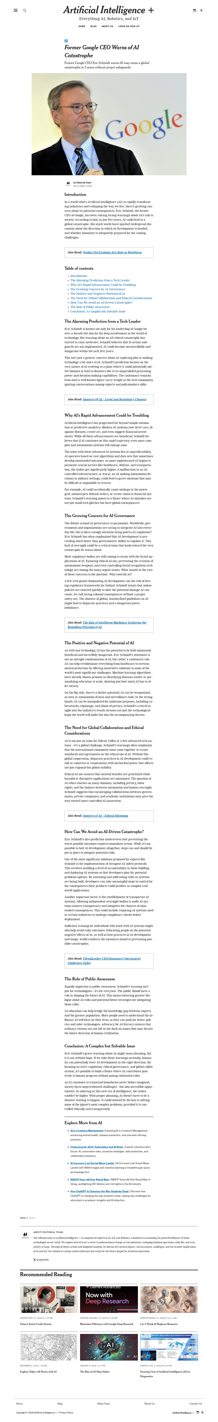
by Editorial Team (82, 182)
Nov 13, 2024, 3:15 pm (82, 186)
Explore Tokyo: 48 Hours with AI (38, 1371)
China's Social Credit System (35, 1324)
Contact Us (196, 1403)
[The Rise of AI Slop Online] (109, 1347)
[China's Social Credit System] (49, 1299)
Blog (93, 26)
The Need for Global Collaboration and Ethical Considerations (111, 298)
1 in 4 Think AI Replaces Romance (159, 1324)
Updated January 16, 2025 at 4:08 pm (98, 1318)
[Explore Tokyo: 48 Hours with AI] (49, 1347)
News (32, 1218)
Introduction (78, 276)
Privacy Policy (66, 1412)
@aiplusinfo (42, 1260)
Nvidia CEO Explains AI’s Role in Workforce (112, 252)
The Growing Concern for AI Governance (97, 289)
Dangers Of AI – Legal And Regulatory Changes (114, 399)
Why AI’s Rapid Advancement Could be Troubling (103, 285)
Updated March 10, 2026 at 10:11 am (158, 1318)
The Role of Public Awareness (89, 307)
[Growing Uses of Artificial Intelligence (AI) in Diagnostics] (169, 1347)
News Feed (103, 1403)
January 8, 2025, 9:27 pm (92, 1366)
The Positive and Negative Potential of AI (97, 293)
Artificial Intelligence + (109, 9)
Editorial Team (52, 1232)
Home (82, 26)
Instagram (194, 10)
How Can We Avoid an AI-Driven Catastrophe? (101, 302)
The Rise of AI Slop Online (94, 1371)
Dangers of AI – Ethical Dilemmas (105, 816)
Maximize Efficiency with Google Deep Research (106, 1324)
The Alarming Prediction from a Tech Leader (100, 280)
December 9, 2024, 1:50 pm (33, 1366)
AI (66, 41)
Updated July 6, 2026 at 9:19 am (156, 1366)
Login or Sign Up (128, 26)
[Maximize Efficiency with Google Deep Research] (109, 1299)
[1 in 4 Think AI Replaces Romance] (169, 1299)
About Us (107, 26)
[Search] (24, 10)
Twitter (201, 10)
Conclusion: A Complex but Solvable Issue (97, 311)
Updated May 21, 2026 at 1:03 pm (36, 1318)
